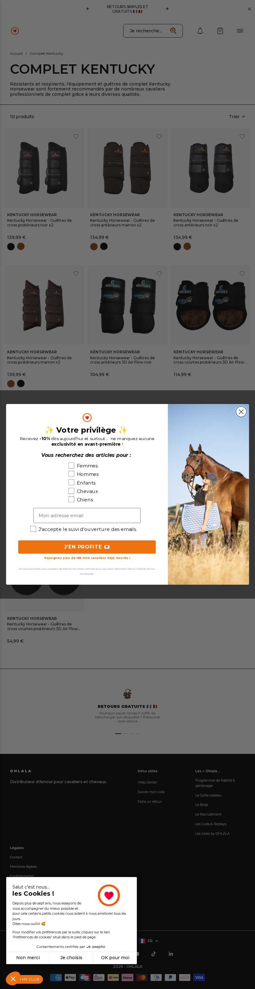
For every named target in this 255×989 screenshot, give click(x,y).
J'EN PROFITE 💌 (87, 547)
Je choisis (71, 957)
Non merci (28, 957)
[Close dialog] (241, 411)
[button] (13, 978)
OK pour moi (115, 957)
